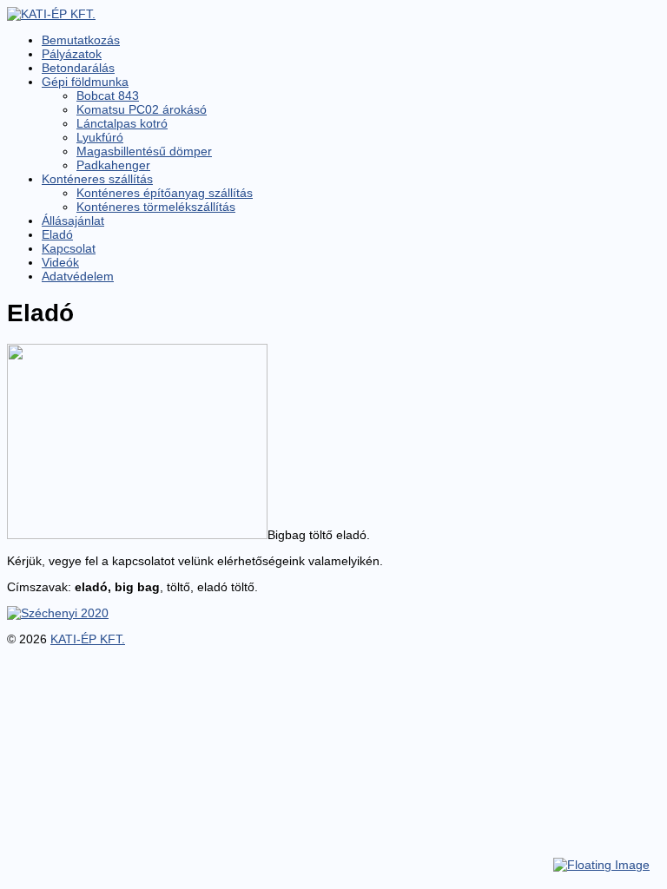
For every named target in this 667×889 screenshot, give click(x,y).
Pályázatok (72, 54)
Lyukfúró (99, 137)
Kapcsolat (69, 248)
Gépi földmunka (85, 82)
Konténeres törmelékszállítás (155, 207)
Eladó (57, 234)
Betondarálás (78, 68)
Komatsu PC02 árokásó (141, 109)
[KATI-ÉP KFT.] (51, 14)
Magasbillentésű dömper (144, 151)
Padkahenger (113, 165)
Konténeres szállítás (97, 179)
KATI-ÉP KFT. (87, 639)
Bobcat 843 (107, 95)
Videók (60, 262)
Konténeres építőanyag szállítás (164, 193)
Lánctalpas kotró (122, 123)
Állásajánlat (73, 220)
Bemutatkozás (81, 40)
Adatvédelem (78, 276)
